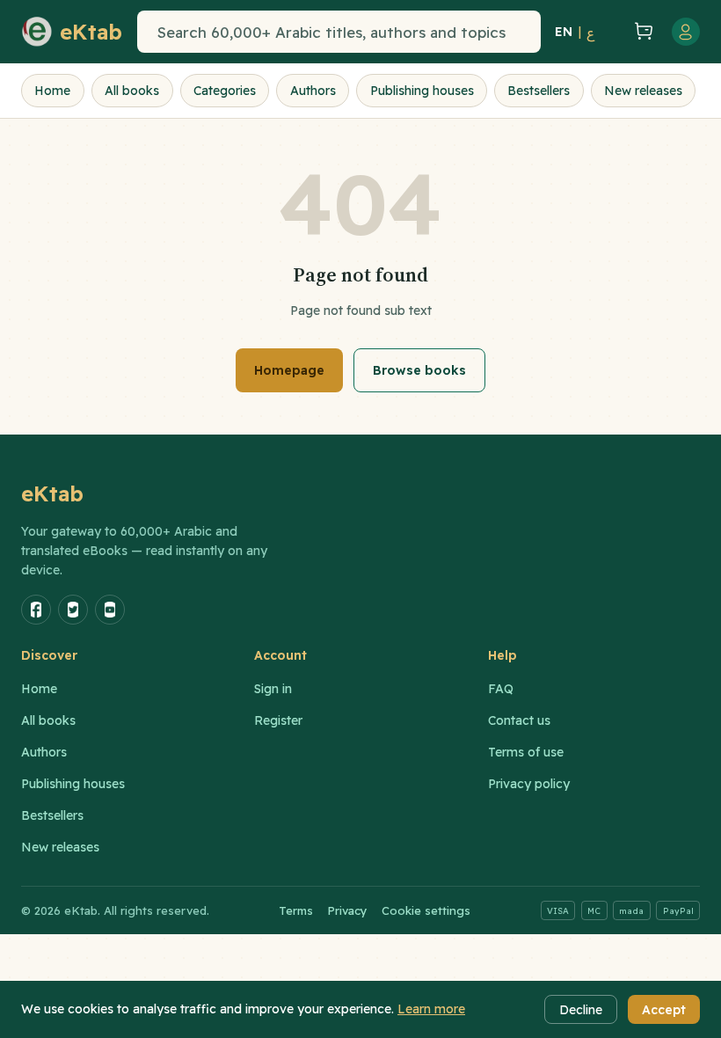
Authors (313, 91)
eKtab (52, 493)
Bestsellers (538, 91)
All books (132, 91)
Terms (296, 910)
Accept (664, 1010)
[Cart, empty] (644, 32)
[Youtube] (110, 610)
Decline (580, 1010)
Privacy (347, 910)
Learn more (431, 1009)
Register (278, 720)
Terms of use (526, 752)
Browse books (419, 370)
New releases (643, 91)
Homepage (289, 370)
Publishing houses (422, 91)
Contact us (519, 720)
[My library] (611, 31)
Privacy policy (529, 784)
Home (52, 91)
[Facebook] (36, 610)
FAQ (500, 689)
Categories (224, 91)
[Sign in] (686, 32)
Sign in (273, 689)
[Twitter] (73, 610)
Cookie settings (426, 910)
